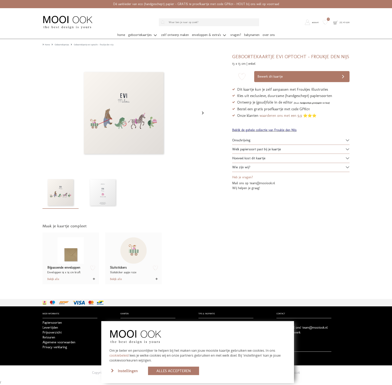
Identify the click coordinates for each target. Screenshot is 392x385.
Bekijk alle (53, 279)
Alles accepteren (173, 370)
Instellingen (128, 370)
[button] (313, 22)
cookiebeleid (119, 355)
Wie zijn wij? (241, 167)
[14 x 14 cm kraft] (70, 250)
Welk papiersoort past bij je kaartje (256, 149)
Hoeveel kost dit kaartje (248, 158)
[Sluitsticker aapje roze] (133, 250)
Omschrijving (241, 140)
